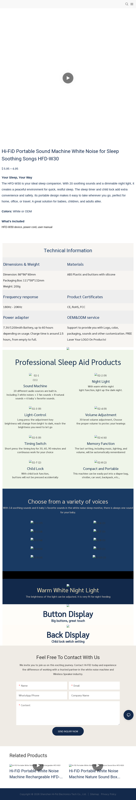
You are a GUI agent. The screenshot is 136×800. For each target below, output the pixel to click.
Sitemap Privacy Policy (102, 794)
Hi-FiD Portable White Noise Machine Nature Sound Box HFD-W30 (93, 774)
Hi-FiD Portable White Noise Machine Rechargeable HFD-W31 (34, 774)
